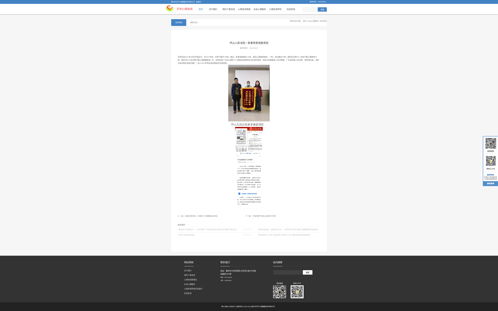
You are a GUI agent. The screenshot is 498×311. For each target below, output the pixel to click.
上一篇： (198, 216)
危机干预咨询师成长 (187, 235)
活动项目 (323, 21)
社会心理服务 (313, 21)
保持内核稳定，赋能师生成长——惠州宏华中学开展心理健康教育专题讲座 (288, 230)
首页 (201, 9)
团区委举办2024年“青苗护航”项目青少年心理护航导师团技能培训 (284, 235)
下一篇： (260, 216)
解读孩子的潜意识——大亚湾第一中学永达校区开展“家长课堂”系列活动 (208, 230)
